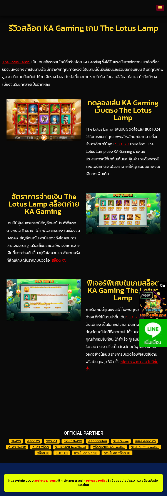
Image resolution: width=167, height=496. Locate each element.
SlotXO (16, 441)
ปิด (162, 285)
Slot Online (121, 441)
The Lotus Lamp (16, 62)
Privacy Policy (96, 480)
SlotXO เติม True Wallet (70, 447)
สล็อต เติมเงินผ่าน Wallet (109, 447)
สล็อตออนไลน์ (97, 441)
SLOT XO (62, 453)
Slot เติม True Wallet (145, 447)
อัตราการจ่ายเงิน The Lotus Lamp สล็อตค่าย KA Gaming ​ (43, 204)
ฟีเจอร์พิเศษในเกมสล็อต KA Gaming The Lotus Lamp (123, 290)
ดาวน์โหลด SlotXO (85, 453)
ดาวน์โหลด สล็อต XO (117, 453)
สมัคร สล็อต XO (145, 441)
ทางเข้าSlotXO (73, 441)
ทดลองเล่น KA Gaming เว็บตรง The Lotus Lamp (123, 110)
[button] (160, 8)
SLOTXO (122, 144)
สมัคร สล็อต (40, 447)
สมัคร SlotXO (17, 447)
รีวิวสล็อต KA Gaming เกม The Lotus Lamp (83, 28)
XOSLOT (51, 441)
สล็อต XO (59, 260)
